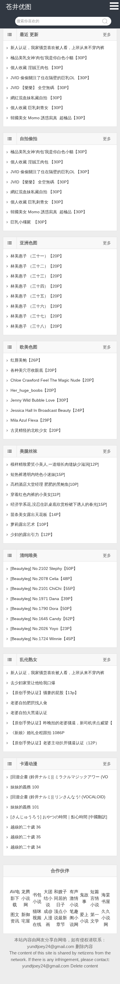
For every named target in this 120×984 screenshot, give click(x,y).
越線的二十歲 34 (25, 847)
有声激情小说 (74, 898)
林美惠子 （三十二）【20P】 (37, 266)
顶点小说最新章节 (60, 918)
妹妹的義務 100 (24, 787)
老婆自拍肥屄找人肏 (28, 702)
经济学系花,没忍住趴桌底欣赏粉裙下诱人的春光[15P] (58, 504)
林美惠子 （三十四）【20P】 (37, 286)
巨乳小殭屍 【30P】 (29, 222)
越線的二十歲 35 (25, 837)
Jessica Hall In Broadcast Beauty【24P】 (48, 410)
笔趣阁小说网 (74, 918)
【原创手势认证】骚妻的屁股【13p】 (44, 692)
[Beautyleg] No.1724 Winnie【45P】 (43, 638)
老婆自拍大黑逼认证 (28, 712)
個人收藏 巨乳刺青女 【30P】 (37, 107)
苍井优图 (18, 6)
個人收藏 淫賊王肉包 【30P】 (37, 67)
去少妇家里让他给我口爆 (32, 682)
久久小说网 (105, 918)
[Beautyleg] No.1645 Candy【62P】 (43, 618)
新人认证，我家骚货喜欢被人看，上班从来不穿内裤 (57, 47)
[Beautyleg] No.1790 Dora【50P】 (42, 608)
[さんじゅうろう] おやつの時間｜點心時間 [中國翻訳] (58, 817)
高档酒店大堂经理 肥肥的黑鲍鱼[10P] (44, 484)
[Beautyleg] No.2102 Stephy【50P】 (43, 568)
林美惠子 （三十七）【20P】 (37, 316)
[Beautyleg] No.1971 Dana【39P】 (42, 598)
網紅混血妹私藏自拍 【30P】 (37, 97)
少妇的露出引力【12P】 (32, 534)
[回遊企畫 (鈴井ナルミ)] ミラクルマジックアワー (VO (59, 776)
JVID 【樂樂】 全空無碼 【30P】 (40, 87)
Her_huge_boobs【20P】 (34, 390)
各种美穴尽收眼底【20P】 (34, 370)
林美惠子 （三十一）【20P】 (37, 256)
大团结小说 (48, 898)
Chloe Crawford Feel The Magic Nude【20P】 (53, 380)
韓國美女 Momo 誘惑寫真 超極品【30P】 (48, 117)
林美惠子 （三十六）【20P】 (37, 306)
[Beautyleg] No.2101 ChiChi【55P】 (43, 588)
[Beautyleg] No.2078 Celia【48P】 (42, 578)
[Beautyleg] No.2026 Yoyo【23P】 (42, 628)
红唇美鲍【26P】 (26, 360)
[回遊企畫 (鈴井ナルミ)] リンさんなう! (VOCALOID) (57, 797)
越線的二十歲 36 (25, 827)
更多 (107, 34)
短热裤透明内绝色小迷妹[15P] (37, 474)
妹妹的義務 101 (24, 807)
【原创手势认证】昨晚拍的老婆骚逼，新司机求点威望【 (61, 723)
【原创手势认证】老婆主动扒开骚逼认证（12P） (54, 743)
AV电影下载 (15, 898)
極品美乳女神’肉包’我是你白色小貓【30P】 (49, 57)
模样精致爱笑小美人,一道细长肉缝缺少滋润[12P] (54, 464)
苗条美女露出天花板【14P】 (36, 514)
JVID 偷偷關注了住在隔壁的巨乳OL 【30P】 (50, 77)
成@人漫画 (48, 918)
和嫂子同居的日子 (60, 898)
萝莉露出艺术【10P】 (30, 524)
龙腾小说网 (25, 898)
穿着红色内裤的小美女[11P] (35, 494)
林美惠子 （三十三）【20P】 (37, 276)
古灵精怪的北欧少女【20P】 (36, 430)
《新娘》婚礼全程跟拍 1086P (37, 732)
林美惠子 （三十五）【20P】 (37, 296)
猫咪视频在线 (37, 918)
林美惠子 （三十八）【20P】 (37, 326)
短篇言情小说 (94, 898)
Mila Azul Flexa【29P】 (32, 420)
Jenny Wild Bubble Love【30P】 (40, 400)
